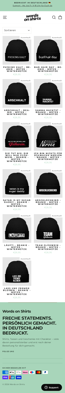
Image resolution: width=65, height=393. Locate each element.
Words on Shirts (16, 311)
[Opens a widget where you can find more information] (51, 387)
